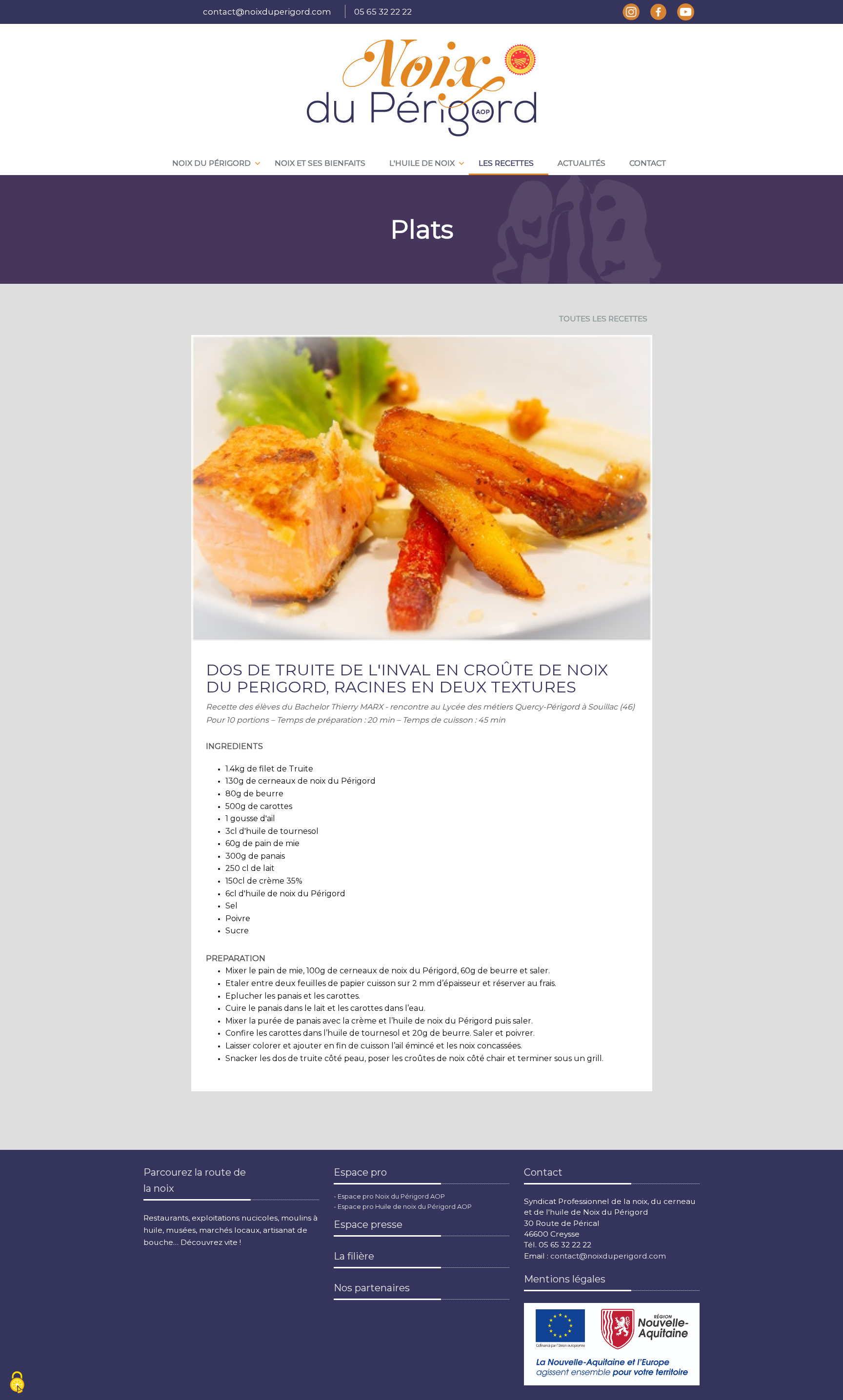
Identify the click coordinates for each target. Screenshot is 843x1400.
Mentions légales (564, 1279)
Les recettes (506, 163)
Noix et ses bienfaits (320, 163)
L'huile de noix (422, 163)
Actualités (581, 163)
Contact (647, 163)
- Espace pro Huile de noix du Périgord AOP (403, 1206)
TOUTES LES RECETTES (603, 318)
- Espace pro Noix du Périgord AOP (389, 1196)
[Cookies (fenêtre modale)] (17, 1383)
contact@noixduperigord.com (267, 12)
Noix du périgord (211, 163)
